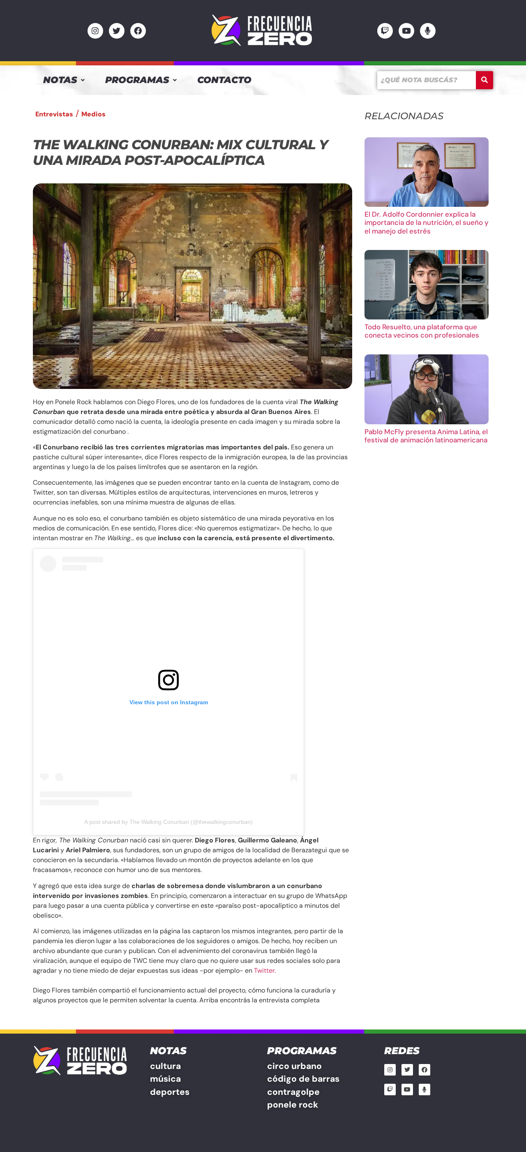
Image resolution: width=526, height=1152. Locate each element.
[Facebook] (138, 31)
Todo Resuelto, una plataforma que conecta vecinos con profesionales (422, 331)
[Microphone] (428, 31)
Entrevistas (54, 114)
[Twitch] (385, 31)
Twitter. (265, 970)
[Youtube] (406, 31)
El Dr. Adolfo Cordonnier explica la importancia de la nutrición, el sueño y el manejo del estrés (427, 223)
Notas (60, 80)
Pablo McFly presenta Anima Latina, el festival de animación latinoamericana (426, 435)
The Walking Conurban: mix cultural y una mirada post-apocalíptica (180, 152)
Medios (93, 114)
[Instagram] (95, 31)
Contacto (224, 80)
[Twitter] (117, 31)
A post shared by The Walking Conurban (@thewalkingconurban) (168, 822)
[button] (64, 80)
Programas (137, 80)
